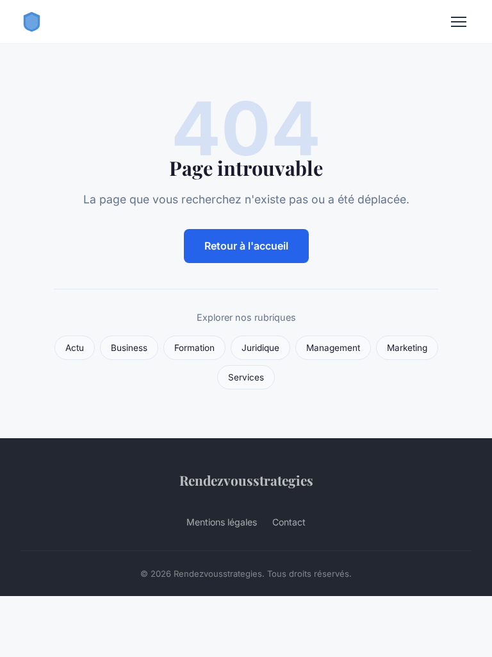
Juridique (260, 348)
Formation (194, 348)
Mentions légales (221, 521)
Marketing (407, 348)
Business (129, 348)
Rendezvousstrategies (246, 480)
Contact (289, 521)
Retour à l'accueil (246, 245)
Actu (74, 348)
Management (333, 348)
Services (246, 377)
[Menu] (459, 22)
